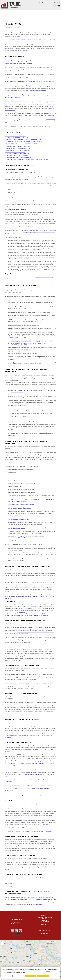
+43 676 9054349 (17, 922)
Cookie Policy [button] (48, 971)
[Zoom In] (2, 942)
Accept (42, 975)
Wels (44, 923)
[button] (41, 6)
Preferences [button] (23, 972)
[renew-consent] (1, 978)
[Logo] (11, 4)
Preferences (18, 975)
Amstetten (44, 924)
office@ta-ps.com (43, 3)
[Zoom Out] (2, 944)
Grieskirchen (45, 921)
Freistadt (45, 920)
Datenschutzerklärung (44, 917)
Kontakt (44, 918)
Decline (30, 975)
